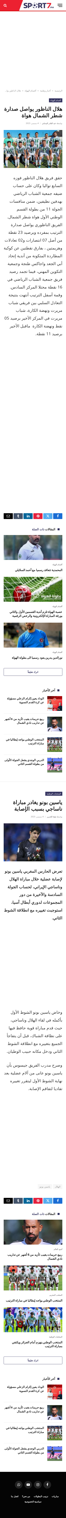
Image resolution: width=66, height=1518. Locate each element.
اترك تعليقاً (33, 672)
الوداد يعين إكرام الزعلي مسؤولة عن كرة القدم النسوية (25, 700)
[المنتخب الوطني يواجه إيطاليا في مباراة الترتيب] (54, 744)
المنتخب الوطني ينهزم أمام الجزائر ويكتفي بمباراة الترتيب (37, 1344)
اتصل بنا (14, 1496)
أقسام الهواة (30, 90)
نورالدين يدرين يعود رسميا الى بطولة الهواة (37, 658)
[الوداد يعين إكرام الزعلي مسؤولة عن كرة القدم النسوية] (54, 703)
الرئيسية (58, 90)
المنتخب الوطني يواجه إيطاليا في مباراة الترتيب (34, 1300)
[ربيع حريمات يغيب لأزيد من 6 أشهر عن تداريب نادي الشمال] (54, 724)
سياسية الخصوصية (33, 1501)
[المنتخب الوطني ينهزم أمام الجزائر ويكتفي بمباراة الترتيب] (33, 1319)
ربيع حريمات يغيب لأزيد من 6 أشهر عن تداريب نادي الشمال (24, 720)
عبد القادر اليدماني (49, 123)
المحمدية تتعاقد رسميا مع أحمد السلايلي (38, 570)
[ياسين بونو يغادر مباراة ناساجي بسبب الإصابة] (33, 842)
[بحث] (6, 5)
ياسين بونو (45, 1186)
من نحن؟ (26, 1496)
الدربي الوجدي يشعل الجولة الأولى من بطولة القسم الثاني (24, 762)
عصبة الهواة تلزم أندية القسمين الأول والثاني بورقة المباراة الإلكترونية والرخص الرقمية (36, 614)
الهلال (57, 1186)
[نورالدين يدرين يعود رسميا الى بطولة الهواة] (33, 635)
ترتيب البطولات (41, 1496)
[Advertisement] (33, 50)
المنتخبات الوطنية (54, 793)
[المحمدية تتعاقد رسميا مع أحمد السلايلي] (33, 547)
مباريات (55, 1496)
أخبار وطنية (45, 90)
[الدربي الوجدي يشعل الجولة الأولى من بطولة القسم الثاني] (54, 765)
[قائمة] (60, 5)
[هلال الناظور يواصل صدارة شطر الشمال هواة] (33, 149)
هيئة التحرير (51, 816)
